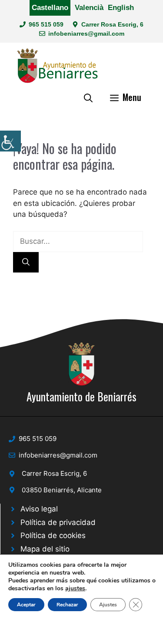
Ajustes (108, 604)
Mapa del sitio (45, 549)
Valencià (89, 7)
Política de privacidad (58, 522)
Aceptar (26, 604)
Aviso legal (39, 509)
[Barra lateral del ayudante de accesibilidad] (10, 141)
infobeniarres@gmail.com (86, 33)
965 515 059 (46, 24)
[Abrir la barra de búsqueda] (88, 97)
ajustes (75, 588)
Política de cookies (53, 535)
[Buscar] (26, 262)
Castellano (50, 7)
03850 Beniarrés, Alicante (62, 490)
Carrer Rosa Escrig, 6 (112, 24)
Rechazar (67, 604)
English (121, 7)
